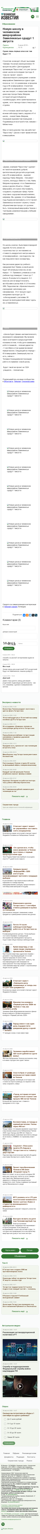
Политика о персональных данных (12, 1505)
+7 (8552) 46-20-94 (20, 1490)
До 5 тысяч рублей (14, 1419)
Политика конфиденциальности (11, 1519)
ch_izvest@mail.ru (11, 1494)
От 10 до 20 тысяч (14, 1428)
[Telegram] (30, 615)
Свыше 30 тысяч (13, 1437)
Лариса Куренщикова (10, 46)
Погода (29, 1250)
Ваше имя (6, 624)
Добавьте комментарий (10, 631)
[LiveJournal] (36, 615)
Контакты (31, 1457)
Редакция (20, 1457)
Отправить (8, 648)
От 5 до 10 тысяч (13, 1423)
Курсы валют (10, 1250)
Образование (8, 24)
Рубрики (16, 1453)
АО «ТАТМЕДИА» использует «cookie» (13, 1514)
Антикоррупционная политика (10, 1506)
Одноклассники (28, 381)
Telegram (17, 381)
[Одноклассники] (27, 615)
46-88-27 (29, 1490)
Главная (6, 1453)
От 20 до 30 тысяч (14, 1433)
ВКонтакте (8, 381)
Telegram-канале (11, 607)
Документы (8, 1457)
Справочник (16, 1461)
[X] (33, 615)
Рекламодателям (29, 1453)
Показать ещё (18, 796)
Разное (29, 1461)
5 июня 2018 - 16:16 (23, 46)
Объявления (20, 1256)
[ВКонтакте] (24, 615)
